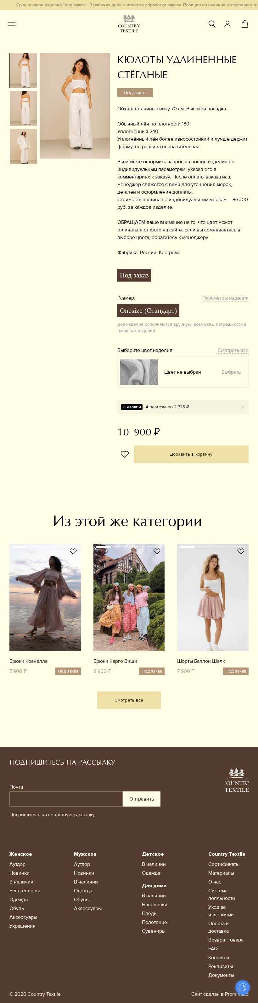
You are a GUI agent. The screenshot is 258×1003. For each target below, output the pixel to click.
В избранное (124, 454)
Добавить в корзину (191, 454)
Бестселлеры (24, 891)
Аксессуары (23, 917)
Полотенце (154, 922)
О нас (214, 882)
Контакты (218, 957)
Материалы (221, 873)
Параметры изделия (225, 298)
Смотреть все (233, 350)
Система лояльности (221, 894)
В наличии (21, 882)
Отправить (141, 799)
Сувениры (153, 931)
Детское (153, 854)
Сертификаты (223, 864)
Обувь (16, 908)
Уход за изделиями (221, 911)
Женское (20, 854)
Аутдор (17, 864)
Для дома (154, 886)
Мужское (85, 854)
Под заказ (134, 275)
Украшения (22, 926)
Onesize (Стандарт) (148, 310)
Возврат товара (226, 940)
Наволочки (154, 904)
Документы (221, 975)
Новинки (19, 873)
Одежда (18, 899)
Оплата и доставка (218, 927)
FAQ (213, 949)
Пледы (149, 913)
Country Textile (226, 854)
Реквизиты (220, 966)
